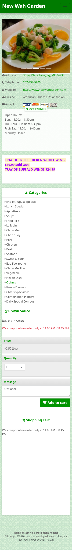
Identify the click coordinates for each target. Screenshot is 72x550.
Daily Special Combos (20, 301)
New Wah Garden (23, 5)
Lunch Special (15, 206)
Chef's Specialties (17, 292)
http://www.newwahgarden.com (44, 90)
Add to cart (57, 402)
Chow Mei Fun (15, 268)
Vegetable (13, 273)
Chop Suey (13, 235)
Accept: (10, 104)
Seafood (11, 254)
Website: (10, 89)
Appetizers (13, 211)
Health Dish (14, 278)
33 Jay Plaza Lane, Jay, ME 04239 (43, 75)
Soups (10, 216)
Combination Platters (20, 297)
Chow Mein (13, 230)
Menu (8, 320)
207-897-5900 (32, 82)
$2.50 (11, 348)
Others (11, 282)
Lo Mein (11, 225)
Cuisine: (10, 97)
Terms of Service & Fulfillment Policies (36, 532)
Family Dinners (16, 287)
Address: (11, 75)
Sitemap (10, 536)
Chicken (11, 244)
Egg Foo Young (16, 263)
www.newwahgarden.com (41, 536)
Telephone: (12, 82)
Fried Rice (12, 221)
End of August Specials (21, 202)
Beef (9, 249)
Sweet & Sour (15, 259)
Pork (9, 240)
